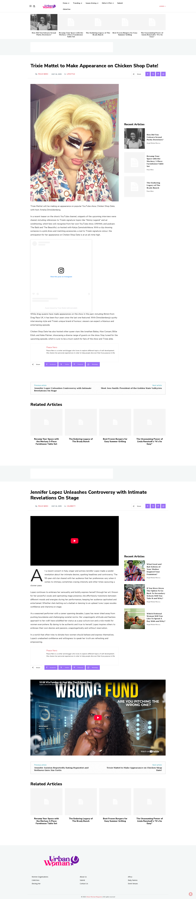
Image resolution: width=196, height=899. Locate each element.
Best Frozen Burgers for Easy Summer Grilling (125, 33)
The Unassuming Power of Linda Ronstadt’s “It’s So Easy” (152, 34)
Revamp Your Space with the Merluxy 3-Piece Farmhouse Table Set (71, 34)
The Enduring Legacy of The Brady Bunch (98, 33)
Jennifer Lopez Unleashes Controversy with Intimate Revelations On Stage (62, 389)
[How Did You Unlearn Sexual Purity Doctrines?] (43, 22)
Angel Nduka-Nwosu (153, 143)
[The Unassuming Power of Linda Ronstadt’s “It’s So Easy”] (152, 22)
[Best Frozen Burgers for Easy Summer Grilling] (124, 22)
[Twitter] (153, 74)
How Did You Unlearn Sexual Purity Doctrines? (44, 33)
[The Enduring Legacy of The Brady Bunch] (98, 22)
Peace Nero (43, 74)
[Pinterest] (158, 74)
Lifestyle (71, 74)
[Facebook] (147, 74)
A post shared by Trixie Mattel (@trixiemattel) (61, 308)
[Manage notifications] (190, 894)
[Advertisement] (71, 47)
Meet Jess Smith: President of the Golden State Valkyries (131, 388)
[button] (34, 6)
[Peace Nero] (32, 74)
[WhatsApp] (163, 74)
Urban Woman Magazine (94, 897)
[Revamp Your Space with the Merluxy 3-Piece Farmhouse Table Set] (70, 22)
